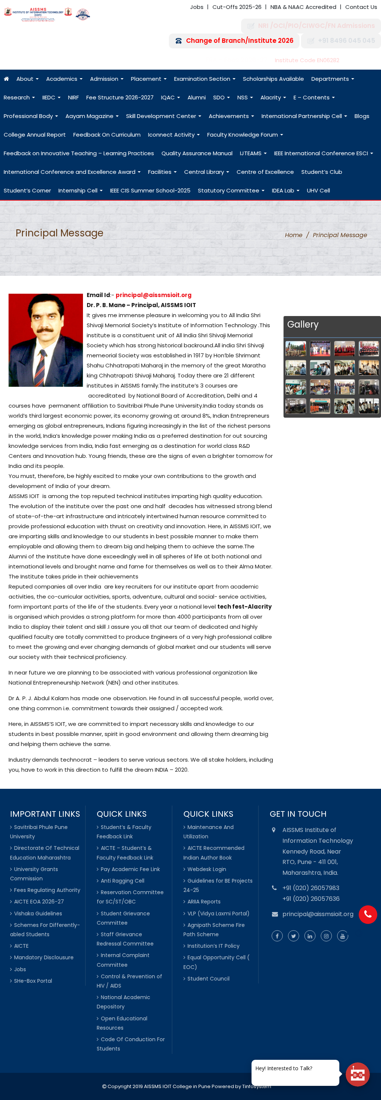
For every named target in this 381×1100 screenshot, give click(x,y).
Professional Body (29, 116)
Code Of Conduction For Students (131, 1044)
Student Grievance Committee (123, 918)
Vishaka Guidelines (38, 913)
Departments (330, 79)
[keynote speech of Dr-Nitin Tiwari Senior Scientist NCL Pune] (320, 387)
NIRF (73, 97)
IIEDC (49, 97)
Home (293, 235)
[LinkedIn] (309, 936)
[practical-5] (295, 368)
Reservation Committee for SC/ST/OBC (130, 897)
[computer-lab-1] (295, 387)
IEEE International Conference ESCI (321, 153)
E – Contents (312, 97)
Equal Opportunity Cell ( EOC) (216, 962)
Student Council (209, 978)
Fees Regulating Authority (47, 890)
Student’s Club (321, 172)
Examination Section (203, 79)
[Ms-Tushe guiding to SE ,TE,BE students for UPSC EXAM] (295, 406)
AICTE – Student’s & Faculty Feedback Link (125, 852)
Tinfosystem (256, 1086)
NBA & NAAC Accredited (303, 7)
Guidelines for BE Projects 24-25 (218, 885)
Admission (105, 79)
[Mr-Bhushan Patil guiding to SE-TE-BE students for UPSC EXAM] (369, 387)
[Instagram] (326, 936)
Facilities (160, 172)
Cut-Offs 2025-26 (237, 7)
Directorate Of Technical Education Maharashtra (44, 852)
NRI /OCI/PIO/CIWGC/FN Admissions (316, 26)
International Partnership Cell (302, 116)
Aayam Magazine (90, 116)
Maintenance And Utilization (208, 831)
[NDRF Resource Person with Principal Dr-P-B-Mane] (320, 406)
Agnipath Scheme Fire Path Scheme (214, 929)
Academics (62, 79)
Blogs (362, 116)
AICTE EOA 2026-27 (39, 901)
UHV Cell (318, 190)
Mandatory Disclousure (44, 957)
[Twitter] (293, 936)
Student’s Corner (27, 190)
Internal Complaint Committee (123, 959)
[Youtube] (342, 936)
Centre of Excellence (265, 172)
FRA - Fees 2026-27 (237, 60)
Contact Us (361, 7)
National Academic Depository (123, 1002)
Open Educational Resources (122, 1023)
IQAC (168, 97)
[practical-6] (320, 368)
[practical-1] (344, 406)
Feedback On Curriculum (107, 134)
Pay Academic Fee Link (130, 869)
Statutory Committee (229, 190)
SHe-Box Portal (33, 981)
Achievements (229, 116)
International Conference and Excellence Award (70, 172)
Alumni (197, 97)
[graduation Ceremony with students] (369, 349)
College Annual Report (35, 134)
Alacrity (271, 97)
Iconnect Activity (172, 134)
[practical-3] (369, 406)
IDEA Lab (284, 190)
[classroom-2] (369, 368)
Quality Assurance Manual (197, 153)
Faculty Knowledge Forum (243, 134)
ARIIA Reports (204, 901)
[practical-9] (344, 368)
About (25, 79)
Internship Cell (78, 190)
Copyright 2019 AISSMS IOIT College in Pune (158, 1086)
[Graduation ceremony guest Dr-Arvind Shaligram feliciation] (344, 349)
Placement (147, 79)
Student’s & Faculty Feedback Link (124, 831)
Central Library (204, 172)
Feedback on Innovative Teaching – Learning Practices (79, 153)
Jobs (197, 7)
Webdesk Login (207, 869)
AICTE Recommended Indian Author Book (213, 852)
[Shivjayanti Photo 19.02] (295, 349)
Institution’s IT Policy (214, 946)
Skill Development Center (162, 116)
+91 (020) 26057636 (311, 899)
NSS (243, 97)
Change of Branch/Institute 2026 (240, 40)
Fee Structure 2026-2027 (120, 97)
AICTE (21, 946)
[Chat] (358, 1074)
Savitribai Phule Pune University (39, 831)
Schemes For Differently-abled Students (45, 929)
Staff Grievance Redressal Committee (125, 939)
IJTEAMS (251, 153)
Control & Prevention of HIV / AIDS (129, 981)
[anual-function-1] (320, 349)
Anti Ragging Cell (122, 880)
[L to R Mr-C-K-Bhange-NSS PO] (344, 387)
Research (17, 97)
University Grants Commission (34, 873)
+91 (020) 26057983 (310, 888)
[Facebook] (277, 936)
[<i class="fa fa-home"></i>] (6, 79)
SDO (219, 97)
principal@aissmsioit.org (154, 295)
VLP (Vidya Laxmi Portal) (219, 913)
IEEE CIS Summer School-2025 (150, 190)
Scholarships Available (273, 79)
